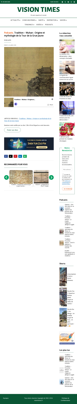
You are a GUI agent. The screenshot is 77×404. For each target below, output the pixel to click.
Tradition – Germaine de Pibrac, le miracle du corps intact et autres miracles (70, 232)
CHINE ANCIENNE (28, 20)
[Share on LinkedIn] (20, 156)
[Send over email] (25, 156)
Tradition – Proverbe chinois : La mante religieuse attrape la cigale (69, 220)
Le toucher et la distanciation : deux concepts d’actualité (65, 56)
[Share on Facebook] (6, 156)
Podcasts (49, 25)
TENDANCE (29, 25)
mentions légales (66, 184)
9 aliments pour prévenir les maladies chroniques (66, 139)
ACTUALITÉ (15, 20)
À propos (6, 398)
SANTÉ (40, 20)
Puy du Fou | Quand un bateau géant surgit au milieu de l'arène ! (71, 297)
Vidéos (39, 25)
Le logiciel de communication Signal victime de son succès (66, 77)
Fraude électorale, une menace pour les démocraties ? (66, 118)
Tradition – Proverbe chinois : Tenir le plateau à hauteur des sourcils (69, 243)
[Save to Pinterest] (15, 156)
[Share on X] (11, 156)
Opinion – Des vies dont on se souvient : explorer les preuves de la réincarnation (69, 209)
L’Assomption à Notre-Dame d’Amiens (71, 277)
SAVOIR (62, 20)
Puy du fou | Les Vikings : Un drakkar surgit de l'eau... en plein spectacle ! (70, 316)
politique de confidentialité (66, 181)
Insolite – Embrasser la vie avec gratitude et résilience (70, 253)
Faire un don (54, 2)
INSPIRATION (51, 20)
